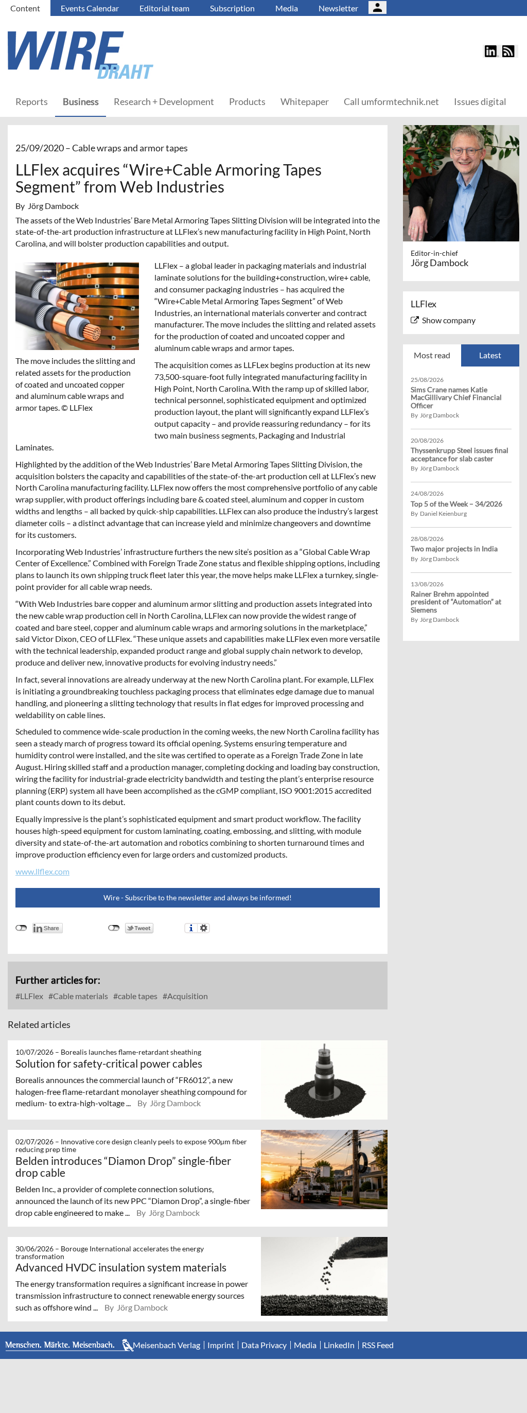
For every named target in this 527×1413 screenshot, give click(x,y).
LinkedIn (339, 1345)
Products (247, 101)
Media (286, 8)
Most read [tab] (432, 355)
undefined (21, 928)
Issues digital (480, 101)
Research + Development (164, 101)
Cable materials (79, 996)
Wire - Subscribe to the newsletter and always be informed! (197, 897)
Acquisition (187, 996)
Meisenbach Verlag (166, 1345)
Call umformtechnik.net (391, 101)
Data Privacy (264, 1345)
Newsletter (338, 8)
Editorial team (164, 8)
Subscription (232, 8)
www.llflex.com (42, 871)
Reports (31, 101)
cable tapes (136, 996)
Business (81, 101)
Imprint (220, 1345)
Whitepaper (304, 101)
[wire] (136, 55)
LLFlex (31, 996)
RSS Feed (378, 1345)
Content (25, 8)
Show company (449, 320)
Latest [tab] (490, 355)
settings (203, 928)
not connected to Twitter (114, 928)
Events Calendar (90, 8)
